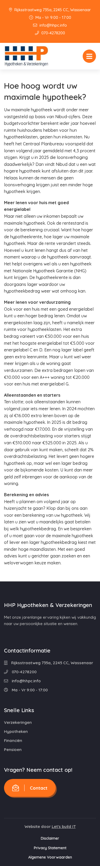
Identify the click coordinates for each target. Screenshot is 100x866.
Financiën (13, 740)
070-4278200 (52, 32)
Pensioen (13, 749)
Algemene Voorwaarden (50, 857)
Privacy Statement (50, 848)
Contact (38, 788)
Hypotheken (16, 731)
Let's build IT (64, 826)
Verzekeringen (18, 722)
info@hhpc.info (52, 25)
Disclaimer (50, 838)
